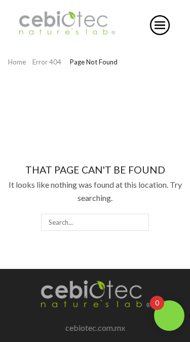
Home (17, 62)
